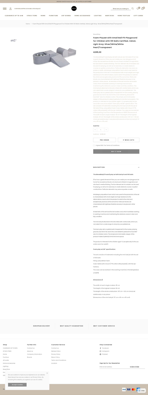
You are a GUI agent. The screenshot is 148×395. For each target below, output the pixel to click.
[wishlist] (138, 8)
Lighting (5, 366)
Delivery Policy (56, 351)
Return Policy (55, 357)
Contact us (31, 348)
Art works (6, 360)
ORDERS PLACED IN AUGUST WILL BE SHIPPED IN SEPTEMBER (74, 1)
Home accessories (9, 363)
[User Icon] (10, 8)
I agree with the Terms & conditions (108, 145)
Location (54, 363)
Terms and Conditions (58, 360)
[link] (13, 40)
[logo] (74, 8)
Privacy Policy (55, 354)
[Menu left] (4, 8)
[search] (132, 8)
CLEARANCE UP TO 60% (10, 348)
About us (30, 351)
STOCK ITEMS (7, 351)
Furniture (6, 357)
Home (28, 24)
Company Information (34, 354)
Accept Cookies (17, 385)
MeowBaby (96, 34)
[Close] (47, 373)
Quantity (96, 126)
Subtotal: (96, 134)
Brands (29, 357)
